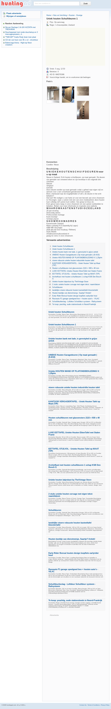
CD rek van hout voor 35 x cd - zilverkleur (21, 40)
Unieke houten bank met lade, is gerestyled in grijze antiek (75, 252)
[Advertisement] (75, 47)
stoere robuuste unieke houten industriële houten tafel (73, 260)
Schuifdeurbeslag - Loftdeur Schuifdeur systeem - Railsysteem (76, 301)
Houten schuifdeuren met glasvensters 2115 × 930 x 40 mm (75, 268)
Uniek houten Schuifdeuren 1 (63, 249)
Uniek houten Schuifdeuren (62, 246)
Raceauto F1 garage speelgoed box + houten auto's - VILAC (75, 299)
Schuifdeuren (57, 287)
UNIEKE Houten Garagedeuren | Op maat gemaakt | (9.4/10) (75, 255)
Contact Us (82, 705)
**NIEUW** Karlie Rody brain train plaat (20, 37)
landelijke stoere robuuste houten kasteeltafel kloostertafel (75, 290)
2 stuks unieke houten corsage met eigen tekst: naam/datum (76, 284)
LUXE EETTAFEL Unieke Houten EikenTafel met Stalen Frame (77, 271)
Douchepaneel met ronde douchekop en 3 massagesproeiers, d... (21, 33)
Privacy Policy (105, 705)
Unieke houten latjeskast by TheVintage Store (70, 282)
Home (48, 15)
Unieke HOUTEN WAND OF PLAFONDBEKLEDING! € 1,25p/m (77, 258)
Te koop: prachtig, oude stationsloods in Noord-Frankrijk (74, 304)
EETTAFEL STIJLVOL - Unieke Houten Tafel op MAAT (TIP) (76, 274)
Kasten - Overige (75, 15)
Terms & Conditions (94, 705)
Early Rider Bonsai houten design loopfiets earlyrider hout (74, 296)
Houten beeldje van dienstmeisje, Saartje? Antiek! (71, 293)
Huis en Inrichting (60, 15)
